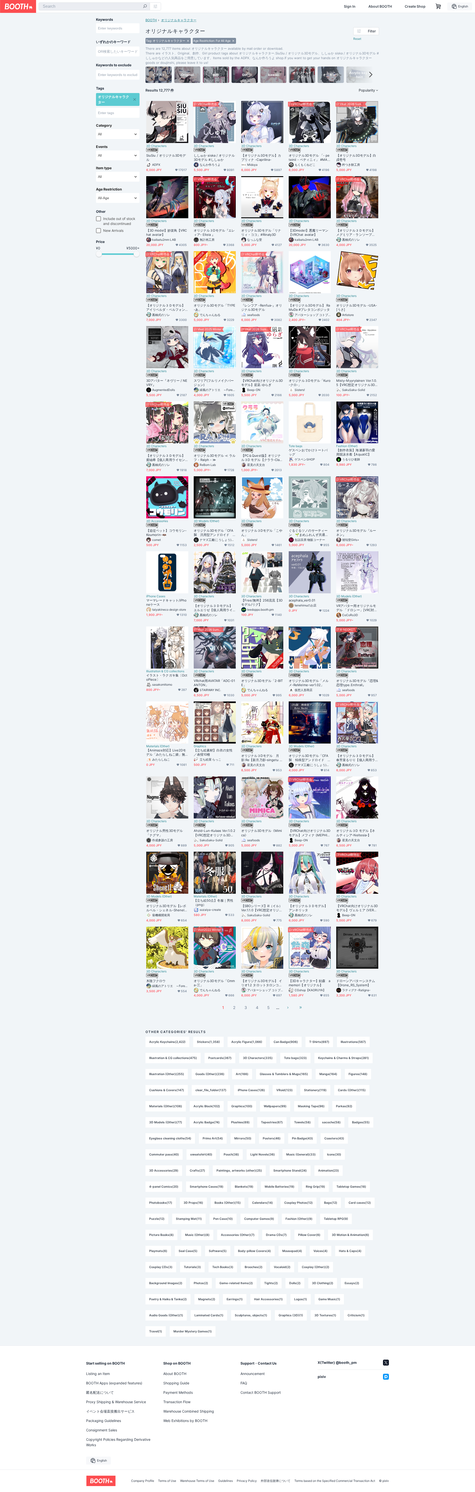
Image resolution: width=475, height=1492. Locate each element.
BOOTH (151, 20)
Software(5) (218, 1251)
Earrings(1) (235, 1299)
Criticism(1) (356, 1315)
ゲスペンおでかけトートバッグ (308, 452)
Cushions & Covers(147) (166, 1090)
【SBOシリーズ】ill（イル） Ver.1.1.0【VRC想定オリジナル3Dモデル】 (262, 908)
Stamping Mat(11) (189, 1219)
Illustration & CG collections (165, 671)
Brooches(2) (253, 1267)
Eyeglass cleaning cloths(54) (170, 1138)
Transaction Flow (176, 1402)
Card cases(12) (360, 1202)
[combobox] (94, 6)
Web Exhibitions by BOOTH (185, 1421)
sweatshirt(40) (201, 1154)
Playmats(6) (158, 1251)
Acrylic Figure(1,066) (246, 1042)
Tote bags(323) (295, 1058)
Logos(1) (300, 1299)
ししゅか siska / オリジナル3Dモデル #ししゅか (214, 157)
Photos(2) (201, 1283)
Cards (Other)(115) (352, 1090)
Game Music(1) (329, 1299)
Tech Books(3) (222, 1267)
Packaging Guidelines (103, 1421)
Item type (104, 168)
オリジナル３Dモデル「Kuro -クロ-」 (310, 383)
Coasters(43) (334, 1138)
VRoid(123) (284, 1090)
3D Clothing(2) (322, 1283)
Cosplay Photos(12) (298, 1202)
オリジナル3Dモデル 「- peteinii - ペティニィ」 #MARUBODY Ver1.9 (309, 157)
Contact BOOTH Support (260, 1392)
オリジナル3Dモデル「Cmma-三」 (214, 983)
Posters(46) (272, 1138)
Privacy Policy (247, 1480)
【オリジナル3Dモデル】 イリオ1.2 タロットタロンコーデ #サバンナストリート (261, 983)
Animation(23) (328, 1170)
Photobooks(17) (160, 1202)
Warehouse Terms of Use (197, 1480)
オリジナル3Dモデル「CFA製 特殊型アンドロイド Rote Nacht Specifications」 (309, 758)
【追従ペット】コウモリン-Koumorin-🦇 (166, 533)
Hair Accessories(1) (268, 1299)
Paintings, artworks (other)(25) (239, 1170)
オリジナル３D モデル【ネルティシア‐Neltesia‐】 (355, 833)
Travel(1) (155, 1331)
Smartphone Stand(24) (290, 1170)
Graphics (200, 746)
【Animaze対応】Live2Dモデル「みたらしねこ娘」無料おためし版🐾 (166, 752)
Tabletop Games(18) (351, 1186)
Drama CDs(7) (276, 1235)
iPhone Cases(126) (251, 1090)
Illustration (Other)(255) (166, 1074)
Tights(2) (271, 1283)
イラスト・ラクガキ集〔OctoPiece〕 (166, 677)
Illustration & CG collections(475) (173, 1058)
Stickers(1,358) (208, 1042)
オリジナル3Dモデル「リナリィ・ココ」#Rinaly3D (261, 232)
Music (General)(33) (301, 1154)
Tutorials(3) (192, 1267)
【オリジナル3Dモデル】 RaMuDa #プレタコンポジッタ (309, 307)
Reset (357, 39)
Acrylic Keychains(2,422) (167, 1042)
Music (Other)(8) (197, 1235)
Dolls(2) (295, 1283)
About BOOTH (380, 6)
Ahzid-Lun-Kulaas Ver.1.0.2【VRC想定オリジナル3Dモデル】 (214, 833)
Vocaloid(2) (282, 1267)
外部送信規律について (275, 1480)
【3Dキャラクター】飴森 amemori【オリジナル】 (309, 983)
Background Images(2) (165, 1283)
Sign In (350, 6)
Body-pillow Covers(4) (254, 1251)
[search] (145, 6)
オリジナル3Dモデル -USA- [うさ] (356, 307)
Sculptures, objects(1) (251, 1315)
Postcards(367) (220, 1058)
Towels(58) (302, 1122)
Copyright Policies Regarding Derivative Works (118, 1442)
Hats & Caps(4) (350, 1251)
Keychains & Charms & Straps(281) (343, 1058)
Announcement (252, 1374)
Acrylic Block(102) (206, 1106)
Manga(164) (328, 1074)
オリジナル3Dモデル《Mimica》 (261, 833)
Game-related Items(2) (236, 1283)
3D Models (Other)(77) (165, 1122)
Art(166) (242, 1074)
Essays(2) (352, 1283)
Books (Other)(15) (227, 1202)
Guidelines (225, 1480)
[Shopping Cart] (438, 6)
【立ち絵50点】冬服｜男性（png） (213, 902)
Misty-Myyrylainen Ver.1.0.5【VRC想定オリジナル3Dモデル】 (357, 383)
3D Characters (156, 145)
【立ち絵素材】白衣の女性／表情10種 (213, 752)
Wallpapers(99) (275, 1106)
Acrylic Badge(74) (206, 1122)
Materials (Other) (157, 746)
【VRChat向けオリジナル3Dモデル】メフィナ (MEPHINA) (309, 833)
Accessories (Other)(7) (238, 1235)
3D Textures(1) (325, 1315)
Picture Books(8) (161, 1235)
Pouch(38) (231, 1154)
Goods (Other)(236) (209, 1074)
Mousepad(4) (292, 1251)
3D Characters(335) (258, 1058)
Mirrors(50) (242, 1138)
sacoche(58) (331, 1122)
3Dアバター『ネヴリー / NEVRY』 (166, 383)
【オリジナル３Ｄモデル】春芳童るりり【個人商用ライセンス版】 (355, 758)
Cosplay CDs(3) (160, 1267)
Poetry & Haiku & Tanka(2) (168, 1299)
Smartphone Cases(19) (206, 1186)
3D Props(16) (193, 1202)
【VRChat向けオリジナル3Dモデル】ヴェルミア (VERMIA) (357, 908)
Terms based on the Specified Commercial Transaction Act (334, 1480)
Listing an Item (98, 1374)
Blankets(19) (244, 1186)
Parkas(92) (344, 1106)
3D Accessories (157, 521)
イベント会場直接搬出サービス (110, 1411)
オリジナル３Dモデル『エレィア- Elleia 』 (214, 232)
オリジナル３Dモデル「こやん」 (261, 533)
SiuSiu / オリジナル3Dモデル (166, 157)
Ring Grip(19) (315, 1186)
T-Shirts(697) (319, 1042)
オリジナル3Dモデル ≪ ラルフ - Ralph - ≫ (215, 458)
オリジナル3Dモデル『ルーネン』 (356, 533)
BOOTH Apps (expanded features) (114, 1383)
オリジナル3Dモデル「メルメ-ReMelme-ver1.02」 (309, 683)
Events (102, 146)
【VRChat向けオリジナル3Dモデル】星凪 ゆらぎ (262, 383)
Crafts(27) (197, 1170)
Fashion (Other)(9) (298, 1219)
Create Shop (415, 6)
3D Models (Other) (206, 521)
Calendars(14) (262, 1202)
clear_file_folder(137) (210, 1090)
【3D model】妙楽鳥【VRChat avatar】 (166, 232)
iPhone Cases (155, 596)
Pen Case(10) (223, 1219)
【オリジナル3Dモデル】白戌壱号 (356, 157)
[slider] (99, 254)
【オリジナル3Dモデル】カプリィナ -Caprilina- (261, 157)
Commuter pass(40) (164, 1154)
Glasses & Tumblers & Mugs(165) (284, 1074)
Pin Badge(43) (302, 1138)
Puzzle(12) (157, 1219)
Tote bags (295, 446)
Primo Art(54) (213, 1138)
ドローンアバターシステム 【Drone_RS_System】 (355, 983)
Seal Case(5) (188, 1251)
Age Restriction (109, 189)
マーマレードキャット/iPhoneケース (166, 602)
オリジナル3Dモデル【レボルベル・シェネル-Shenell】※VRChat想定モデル (166, 908)
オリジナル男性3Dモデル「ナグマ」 (164, 833)
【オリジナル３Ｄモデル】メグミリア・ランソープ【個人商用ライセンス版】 (355, 232)
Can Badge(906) (286, 1042)
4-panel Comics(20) (163, 1186)
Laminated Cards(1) (208, 1315)
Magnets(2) (206, 1299)
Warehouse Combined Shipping (188, 1411)
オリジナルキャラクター (178, 20)
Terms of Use (167, 1480)
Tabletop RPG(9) (336, 1219)
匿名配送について (100, 1392)
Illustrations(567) (353, 1042)
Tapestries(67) (272, 1122)
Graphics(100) (241, 1106)
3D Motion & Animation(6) (350, 1235)
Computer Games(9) (259, 1219)
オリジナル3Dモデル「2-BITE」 (262, 683)
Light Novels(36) (262, 1154)
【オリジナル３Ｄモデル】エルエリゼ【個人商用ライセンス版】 (213, 608)
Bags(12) (330, 1202)
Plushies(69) (240, 1122)
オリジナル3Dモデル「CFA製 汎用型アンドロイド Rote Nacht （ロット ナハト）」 (214, 533)
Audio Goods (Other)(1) (166, 1315)
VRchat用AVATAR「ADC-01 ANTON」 (214, 683)
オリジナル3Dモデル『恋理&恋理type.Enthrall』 (357, 683)
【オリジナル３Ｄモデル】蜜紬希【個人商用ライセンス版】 (165, 458)
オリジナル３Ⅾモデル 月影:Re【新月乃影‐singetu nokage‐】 (261, 758)
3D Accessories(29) (163, 1170)
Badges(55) (361, 1122)
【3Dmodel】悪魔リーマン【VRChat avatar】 (308, 232)
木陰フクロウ (156, 981)
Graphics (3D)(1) (291, 1315)
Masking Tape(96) (311, 1106)
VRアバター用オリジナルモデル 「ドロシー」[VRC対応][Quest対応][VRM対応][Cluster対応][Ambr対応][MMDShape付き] (357, 608)
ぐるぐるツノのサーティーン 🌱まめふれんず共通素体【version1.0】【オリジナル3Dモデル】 (309, 533)
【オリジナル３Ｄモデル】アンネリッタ (308, 908)
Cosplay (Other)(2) (315, 1267)
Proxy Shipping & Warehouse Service (116, 1402)
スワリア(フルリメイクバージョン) (214, 383)
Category (104, 125)
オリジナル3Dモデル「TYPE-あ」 (214, 307)
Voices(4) (320, 1251)
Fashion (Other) (346, 446)
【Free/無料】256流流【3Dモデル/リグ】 (262, 602)
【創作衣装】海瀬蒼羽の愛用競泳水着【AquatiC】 (355, 452)
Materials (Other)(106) (165, 1106)
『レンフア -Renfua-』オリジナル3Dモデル (261, 307)
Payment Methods (178, 1392)
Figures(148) (358, 1074)
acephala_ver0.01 (302, 600)
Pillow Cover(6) (309, 1235)
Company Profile (142, 1480)
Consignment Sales (101, 1430)
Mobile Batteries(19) (279, 1186)
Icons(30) (334, 1154)
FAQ (243, 1383)
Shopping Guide (176, 1383)
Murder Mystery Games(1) (192, 1331)
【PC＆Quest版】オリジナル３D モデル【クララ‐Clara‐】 (261, 458)
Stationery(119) (315, 1090)
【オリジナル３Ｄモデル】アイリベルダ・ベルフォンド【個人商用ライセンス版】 (165, 307)
